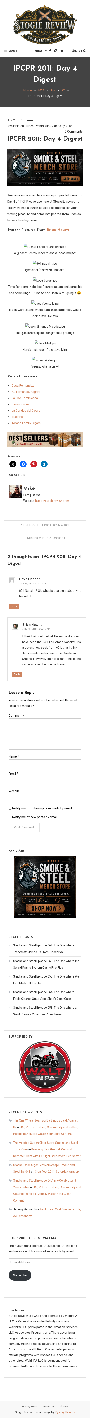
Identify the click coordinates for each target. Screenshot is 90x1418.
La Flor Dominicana (25, 398)
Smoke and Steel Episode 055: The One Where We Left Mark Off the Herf (46, 980)
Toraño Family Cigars (26, 423)
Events (39, 126)
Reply (14, 606)
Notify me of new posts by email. (35, 817)
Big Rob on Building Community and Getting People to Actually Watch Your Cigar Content (47, 1194)
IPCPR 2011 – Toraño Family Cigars (46, 524)
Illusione (17, 417)
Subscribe (20, 1275)
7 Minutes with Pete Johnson (44, 538)
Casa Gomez (21, 404)
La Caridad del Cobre (26, 410)
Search (77, 50)
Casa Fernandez (23, 385)
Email (13, 774)
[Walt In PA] (45, 1067)
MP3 (48, 126)
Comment (17, 715)
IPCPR (21, 474)
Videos (56, 126)
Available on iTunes (20, 126)
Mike (69, 126)
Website (14, 791)
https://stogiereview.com (52, 501)
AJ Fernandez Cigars (26, 392)
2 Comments (74, 131)
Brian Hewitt (58, 230)
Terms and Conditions (55, 1406)
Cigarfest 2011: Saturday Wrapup (57, 1171)
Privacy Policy (30, 1406)
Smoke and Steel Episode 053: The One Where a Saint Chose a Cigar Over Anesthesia (45, 1011)
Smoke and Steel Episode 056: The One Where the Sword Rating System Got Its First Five (46, 964)
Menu (12, 51)
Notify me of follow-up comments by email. (42, 808)
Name (14, 756)
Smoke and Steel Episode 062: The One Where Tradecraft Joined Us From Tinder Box (43, 949)
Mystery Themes (65, 1412)
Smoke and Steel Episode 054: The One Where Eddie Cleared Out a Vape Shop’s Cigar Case (43, 995)
